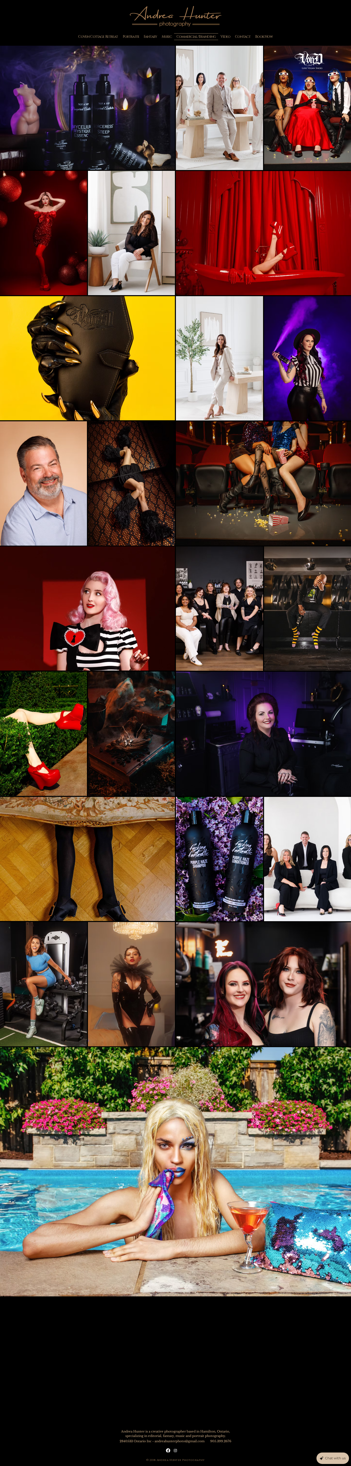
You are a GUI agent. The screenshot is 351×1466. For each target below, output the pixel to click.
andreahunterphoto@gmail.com (180, 1441)
